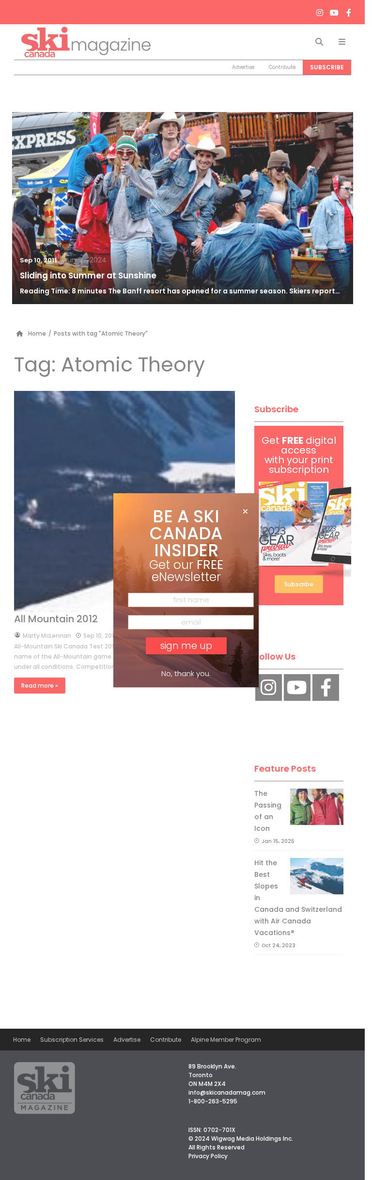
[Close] (245, 511)
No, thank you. (186, 673)
